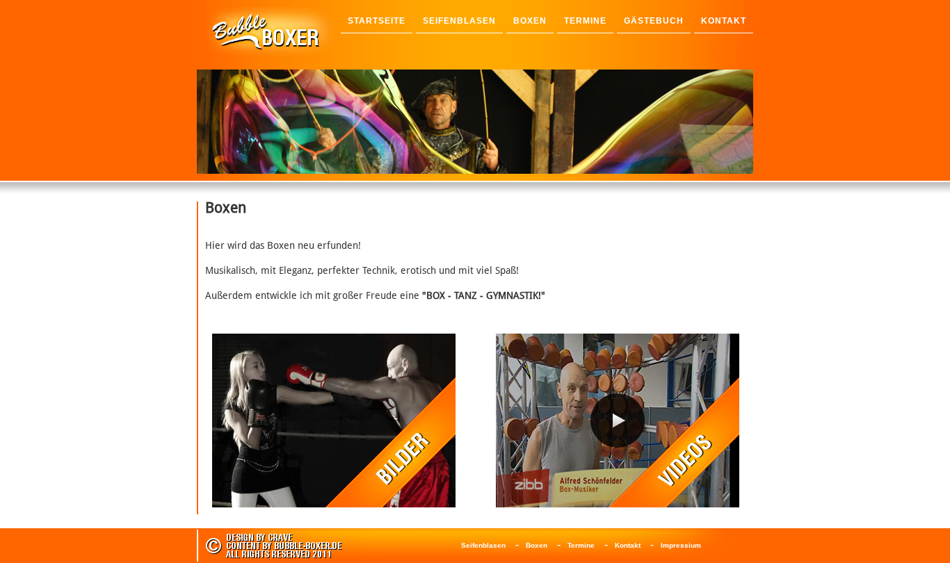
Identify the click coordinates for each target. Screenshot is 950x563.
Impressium (681, 545)
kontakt (723, 21)
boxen (530, 21)
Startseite (376, 21)
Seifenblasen (483, 545)
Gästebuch (654, 21)
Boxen (536, 545)
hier (385, 165)
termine (585, 21)
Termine (581, 545)
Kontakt (628, 545)
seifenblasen (459, 21)
